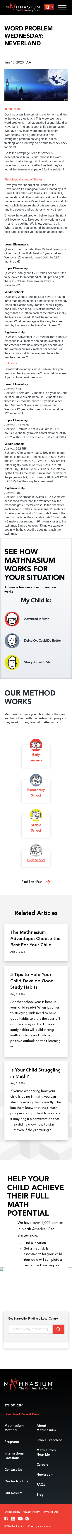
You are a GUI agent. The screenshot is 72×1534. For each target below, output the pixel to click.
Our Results (13, 1493)
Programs (12, 1442)
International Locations (14, 1456)
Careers (43, 1464)
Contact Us (13, 1469)
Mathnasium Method (14, 1428)
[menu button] (49, 7)
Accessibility (12, 1512)
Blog (40, 1494)
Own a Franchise (49, 1440)
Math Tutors (46, 1452)
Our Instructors (16, 1481)
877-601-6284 (13, 1405)
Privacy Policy (31, 1512)
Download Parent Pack (21, 1414)
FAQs (41, 1484)
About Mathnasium (46, 1428)
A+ (28, 62)
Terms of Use (50, 1512)
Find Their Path (32, 881)
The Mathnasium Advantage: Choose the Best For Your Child (35, 938)
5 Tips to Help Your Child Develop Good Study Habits (32, 981)
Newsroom (45, 1474)
